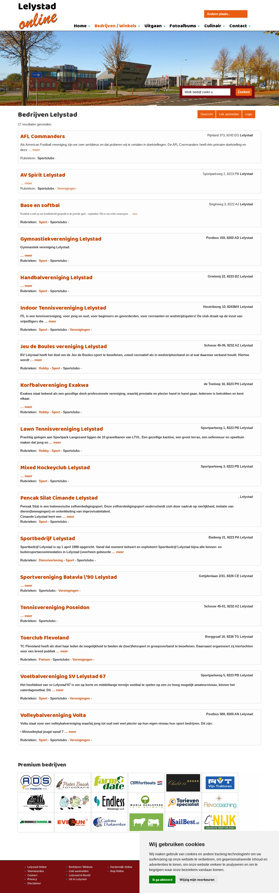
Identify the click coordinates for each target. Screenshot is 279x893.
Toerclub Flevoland (44, 638)
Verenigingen (66, 188)
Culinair (212, 26)
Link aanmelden (229, 114)
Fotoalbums (183, 26)
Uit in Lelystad (78, 879)
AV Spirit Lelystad (42, 175)
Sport (43, 222)
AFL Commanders (42, 136)
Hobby (44, 368)
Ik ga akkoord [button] (162, 879)
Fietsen (44, 659)
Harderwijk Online (121, 867)
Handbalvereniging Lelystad (56, 277)
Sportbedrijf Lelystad (47, 538)
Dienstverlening (51, 560)
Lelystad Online (37, 867)
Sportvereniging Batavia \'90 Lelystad (68, 577)
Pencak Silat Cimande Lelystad (59, 498)
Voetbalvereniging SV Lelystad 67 (63, 676)
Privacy (32, 879)
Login (248, 114)
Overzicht (207, 114)
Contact (238, 26)
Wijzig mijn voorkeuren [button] (197, 879)
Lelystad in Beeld (79, 875)
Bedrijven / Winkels (115, 26)
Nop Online (117, 871)
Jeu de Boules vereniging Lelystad (63, 346)
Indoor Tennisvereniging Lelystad (63, 308)
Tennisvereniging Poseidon (55, 607)
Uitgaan (153, 26)
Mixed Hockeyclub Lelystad (55, 467)
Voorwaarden (35, 871)
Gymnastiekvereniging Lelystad (60, 239)
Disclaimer (34, 883)
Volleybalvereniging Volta (53, 715)
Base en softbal (40, 205)
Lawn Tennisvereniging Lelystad (61, 429)
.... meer (34, 150)
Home (80, 26)
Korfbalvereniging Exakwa (54, 385)
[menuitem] (81, 26)
